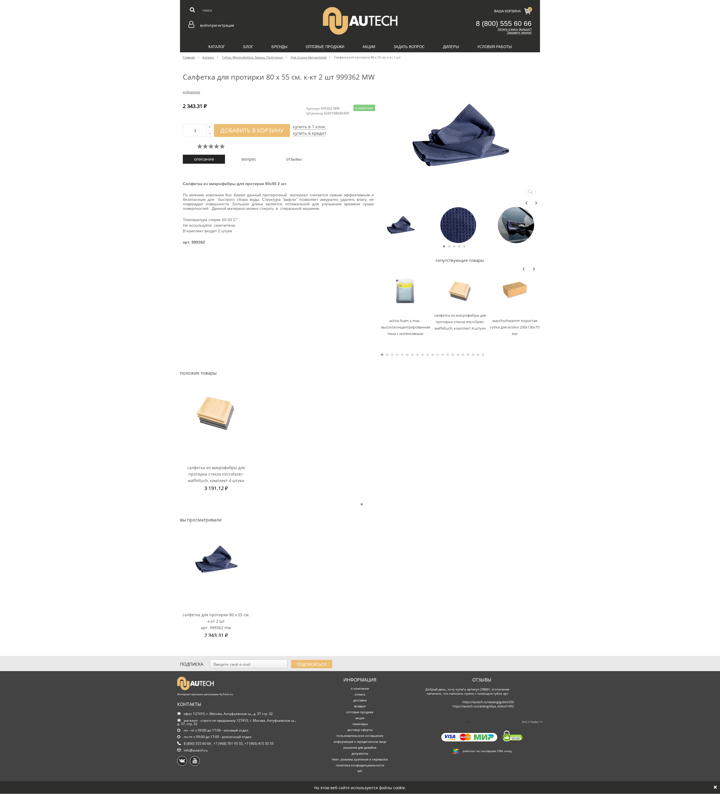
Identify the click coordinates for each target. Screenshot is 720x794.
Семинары (360, 59)
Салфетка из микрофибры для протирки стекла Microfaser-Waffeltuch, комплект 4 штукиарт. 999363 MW (460, 321)
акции (359, 718)
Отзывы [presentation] (294, 159)
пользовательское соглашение (359, 736)
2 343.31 (216, 635)
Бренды (279, 47)
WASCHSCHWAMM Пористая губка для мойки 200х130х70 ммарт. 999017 (514, 327)
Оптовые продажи (325, 47)
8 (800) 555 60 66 (504, 23)
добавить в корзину (252, 130)
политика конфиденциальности (360, 765)
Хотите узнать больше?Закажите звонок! (515, 31)
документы (360, 753)
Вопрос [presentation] (249, 159)
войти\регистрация (217, 25)
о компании (360, 688)
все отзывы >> (532, 721)
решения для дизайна (359, 747)
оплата (360, 694)
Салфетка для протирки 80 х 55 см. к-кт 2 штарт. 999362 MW (216, 621)
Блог (248, 47)
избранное (191, 92)
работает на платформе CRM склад (485, 751)
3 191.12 (216, 488)
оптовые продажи (360, 712)
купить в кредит (309, 133)
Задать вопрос (409, 47)
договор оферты (359, 730)
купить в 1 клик (309, 126)
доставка (359, 700)
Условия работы (494, 47)
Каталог (216, 47)
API (359, 771)
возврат (360, 706)
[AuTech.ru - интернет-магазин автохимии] (360, 21)
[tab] (204, 159)
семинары (360, 724)
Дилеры (451, 47)
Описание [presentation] (204, 159)
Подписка (191, 664)
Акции (369, 47)
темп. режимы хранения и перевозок (360, 759)
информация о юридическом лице (360, 741)
